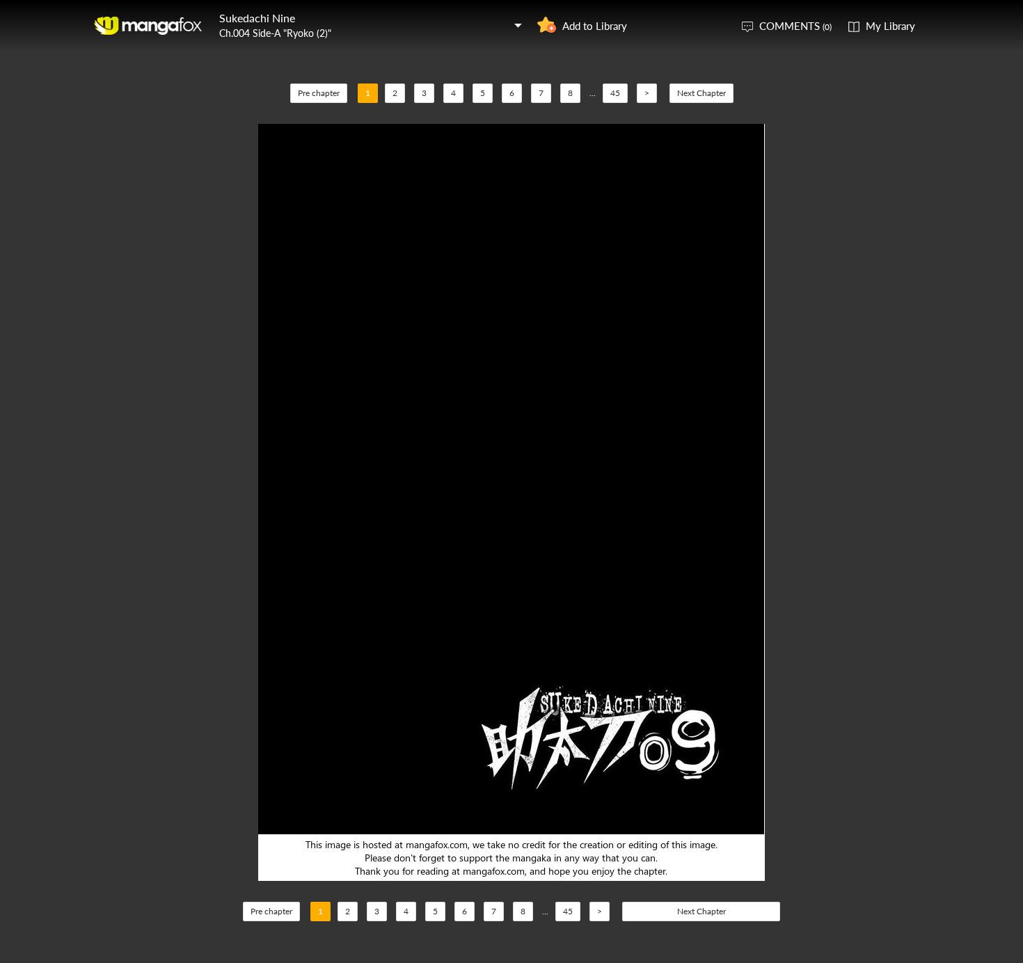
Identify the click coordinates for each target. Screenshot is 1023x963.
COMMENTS (795, 25)
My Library (890, 25)
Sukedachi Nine (257, 17)
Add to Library (594, 25)
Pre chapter (319, 93)
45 (615, 93)
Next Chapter (701, 93)
